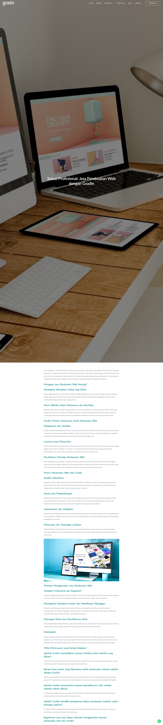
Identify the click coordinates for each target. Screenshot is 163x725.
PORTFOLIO (120, 3)
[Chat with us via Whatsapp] (159, 721)
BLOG (130, 3)
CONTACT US (153, 3)
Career (138, 3)
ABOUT (99, 3)
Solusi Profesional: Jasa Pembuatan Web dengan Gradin (81, 181)
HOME (91, 3)
